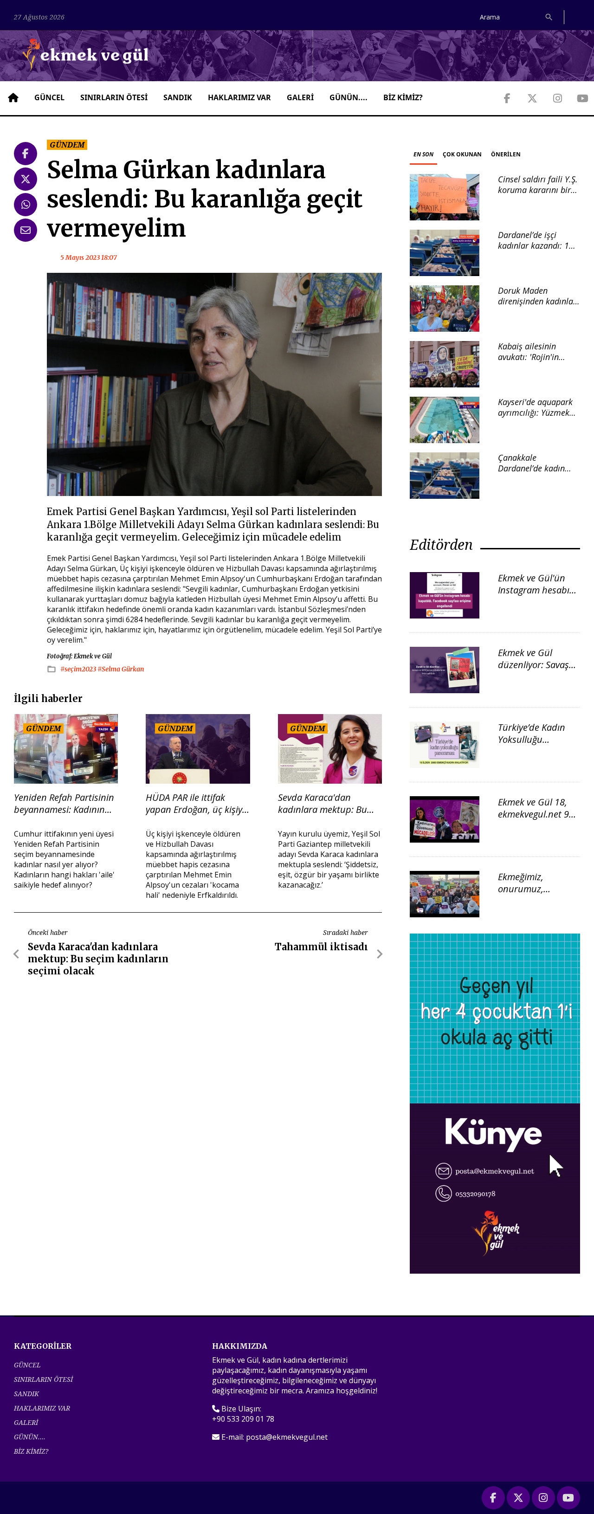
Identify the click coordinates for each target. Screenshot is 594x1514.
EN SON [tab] (423, 154)
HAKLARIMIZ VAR (239, 97)
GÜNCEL (49, 97)
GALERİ (300, 97)
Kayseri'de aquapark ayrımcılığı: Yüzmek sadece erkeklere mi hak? (535, 418)
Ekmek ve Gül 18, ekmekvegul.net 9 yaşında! (533, 814)
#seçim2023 (78, 669)
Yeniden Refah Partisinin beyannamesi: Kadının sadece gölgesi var (64, 804)
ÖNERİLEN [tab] (506, 154)
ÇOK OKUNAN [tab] (462, 154)
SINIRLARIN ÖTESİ (114, 97)
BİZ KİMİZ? (403, 97)
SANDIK (177, 97)
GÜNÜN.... (348, 97)
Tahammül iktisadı (321, 947)
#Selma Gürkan (120, 669)
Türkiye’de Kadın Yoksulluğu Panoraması (531, 739)
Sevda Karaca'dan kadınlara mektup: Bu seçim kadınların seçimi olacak (326, 804)
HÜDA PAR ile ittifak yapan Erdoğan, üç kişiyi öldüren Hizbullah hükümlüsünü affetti (195, 804)
